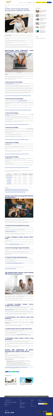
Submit (46, 403)
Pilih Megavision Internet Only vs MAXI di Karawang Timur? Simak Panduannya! (43, 19)
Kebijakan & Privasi (33, 406)
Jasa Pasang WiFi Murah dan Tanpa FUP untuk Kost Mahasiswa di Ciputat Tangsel (43, 11)
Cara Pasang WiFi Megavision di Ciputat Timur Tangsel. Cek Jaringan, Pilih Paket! (26, 384)
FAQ (31, 403)
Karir (31, 404)
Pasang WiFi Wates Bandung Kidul (40, 38)
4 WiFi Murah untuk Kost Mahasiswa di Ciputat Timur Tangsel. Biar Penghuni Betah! (11, 384)
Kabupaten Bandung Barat (27, 396)
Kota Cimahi (20, 396)
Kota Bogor (15, 396)
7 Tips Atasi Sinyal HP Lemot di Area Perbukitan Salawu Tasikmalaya (43, 23)
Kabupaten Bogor (34, 396)
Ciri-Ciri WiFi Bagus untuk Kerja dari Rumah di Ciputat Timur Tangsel (43, 15)
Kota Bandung (11, 396)
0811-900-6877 (8, 404)
